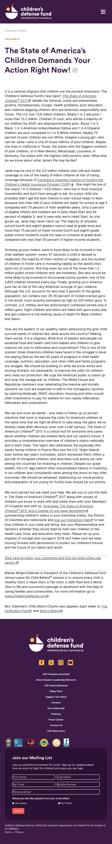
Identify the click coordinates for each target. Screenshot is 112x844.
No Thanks (66, 803)
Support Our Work (56, 697)
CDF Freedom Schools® (56, 674)
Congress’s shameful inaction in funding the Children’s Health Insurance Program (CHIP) (54, 182)
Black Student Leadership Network (56, 680)
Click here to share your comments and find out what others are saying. (53, 560)
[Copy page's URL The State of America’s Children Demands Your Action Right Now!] (75, 70)
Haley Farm (56, 691)
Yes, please (21, 803)
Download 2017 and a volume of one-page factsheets (49, 508)
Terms (8, 832)
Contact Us (56, 725)
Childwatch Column (15, 30)
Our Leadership (56, 708)
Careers (56, 702)
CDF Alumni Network (56, 685)
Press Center (56, 720)
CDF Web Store (56, 731)
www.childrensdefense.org (25, 596)
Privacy (19, 832)
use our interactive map (72, 520)
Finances (56, 714)
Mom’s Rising (49, 610)
